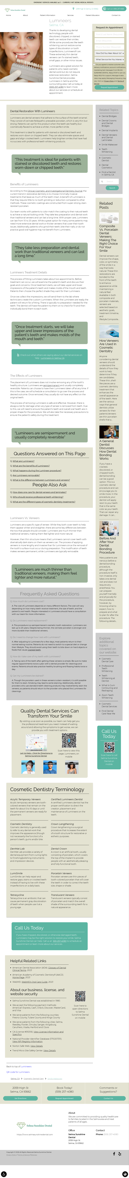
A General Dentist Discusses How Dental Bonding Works (107, 450)
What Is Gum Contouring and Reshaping (110, 688)
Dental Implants (110, 130)
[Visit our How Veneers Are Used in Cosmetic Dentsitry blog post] (109, 337)
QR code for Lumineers (18, 1072)
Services (70, 15)
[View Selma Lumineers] (21, 82)
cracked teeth (34, 650)
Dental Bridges (109, 116)
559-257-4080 (60, 941)
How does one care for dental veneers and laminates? (40, 492)
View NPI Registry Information (27, 1041)
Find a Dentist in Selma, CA (109, 173)
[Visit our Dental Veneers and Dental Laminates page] (28, 773)
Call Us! (115, 9)
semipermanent (51, 385)
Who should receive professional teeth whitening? (38, 497)
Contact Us (116, 15)
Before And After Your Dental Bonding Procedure (107, 545)
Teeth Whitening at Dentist (108, 678)
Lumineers (26, 1066)
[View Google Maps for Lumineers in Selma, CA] (36, 750)
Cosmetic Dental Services (109, 705)
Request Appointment (64, 1098)
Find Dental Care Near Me (108, 712)
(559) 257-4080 (56, 87)
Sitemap (34, 1155)
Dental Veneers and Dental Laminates (109, 137)
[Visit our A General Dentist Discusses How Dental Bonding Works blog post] (109, 438)
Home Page (18, 977)
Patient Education (93, 15)
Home (8, 15)
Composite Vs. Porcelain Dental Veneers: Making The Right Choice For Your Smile (108, 238)
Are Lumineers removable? (26, 475)
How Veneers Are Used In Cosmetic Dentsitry (109, 346)
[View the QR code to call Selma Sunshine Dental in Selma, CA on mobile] (109, 752)
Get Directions (20, 1098)
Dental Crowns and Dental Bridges (109, 123)
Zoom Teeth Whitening (108, 696)
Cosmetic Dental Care (107, 660)
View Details (36, 1046)
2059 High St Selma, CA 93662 (86, 9)
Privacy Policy (109, 81)
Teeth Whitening (107, 150)
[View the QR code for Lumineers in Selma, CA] (69, 747)
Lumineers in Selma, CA (52, 358)
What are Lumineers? (23, 461)
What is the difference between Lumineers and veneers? (41, 480)
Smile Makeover (110, 144)
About (25, 15)
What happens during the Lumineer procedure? (37, 470)
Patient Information (47, 15)
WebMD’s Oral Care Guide (34, 982)
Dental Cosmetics (107, 166)
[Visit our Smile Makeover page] (71, 773)
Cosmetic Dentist (106, 159)
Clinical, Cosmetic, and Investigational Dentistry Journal (54, 191)
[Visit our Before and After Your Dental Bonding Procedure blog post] (109, 535)
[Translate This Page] (125, 1174)
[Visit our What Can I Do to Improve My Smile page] (50, 773)
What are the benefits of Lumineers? (31, 466)
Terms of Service (24, 1155)
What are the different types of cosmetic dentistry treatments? (44, 502)
